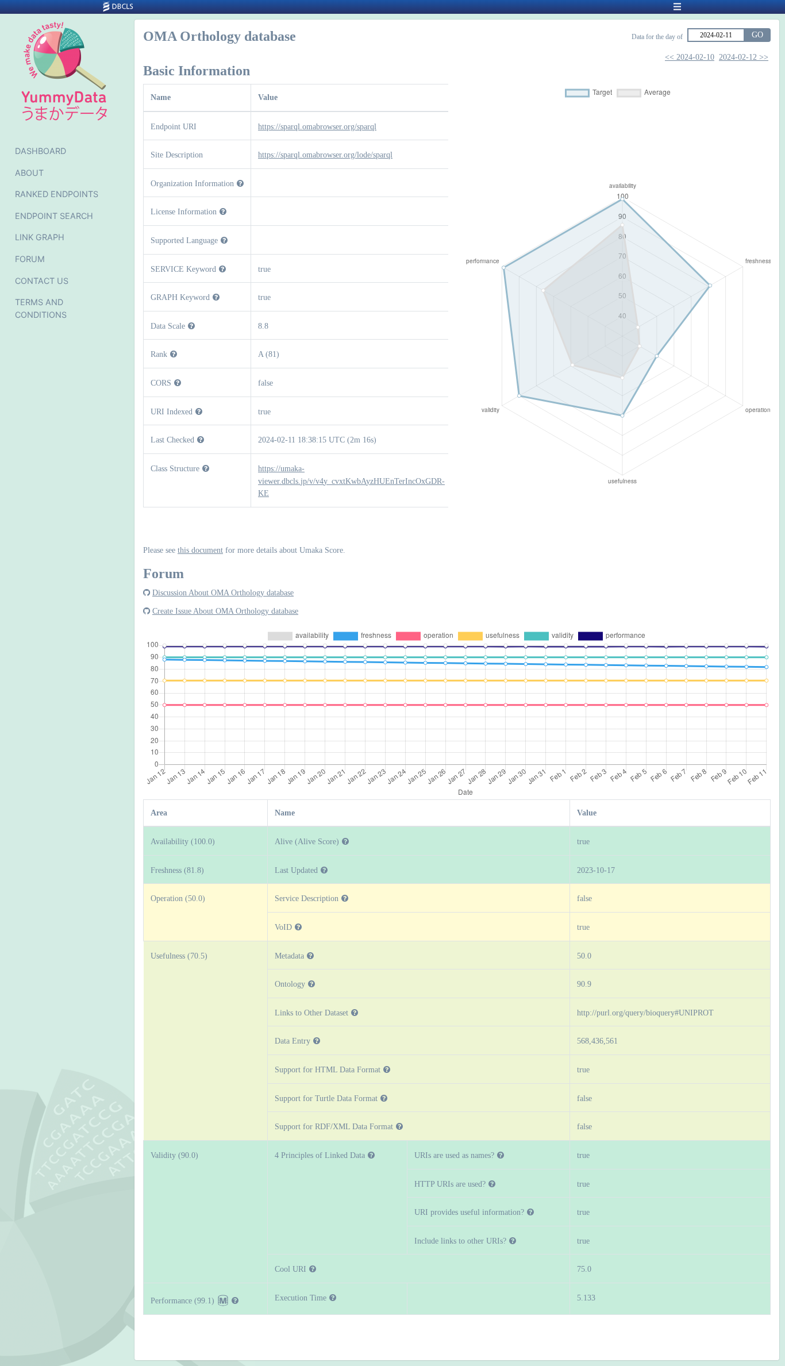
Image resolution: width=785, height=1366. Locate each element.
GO (757, 34)
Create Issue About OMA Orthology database (225, 610)
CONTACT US (41, 281)
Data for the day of (657, 37)
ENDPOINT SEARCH (54, 216)
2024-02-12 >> (743, 57)
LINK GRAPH (39, 237)
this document (200, 550)
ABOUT (29, 173)
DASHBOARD (40, 151)
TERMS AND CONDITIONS (41, 308)
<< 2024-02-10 (689, 57)
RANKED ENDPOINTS (56, 194)
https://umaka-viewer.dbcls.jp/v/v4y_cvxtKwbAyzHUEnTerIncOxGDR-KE (351, 481)
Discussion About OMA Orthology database (223, 592)
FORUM (30, 259)
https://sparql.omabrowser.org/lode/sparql (325, 154)
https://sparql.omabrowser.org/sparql (317, 126)
